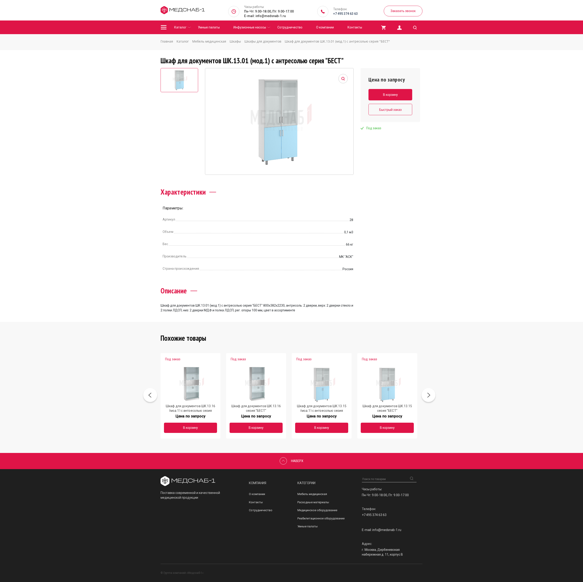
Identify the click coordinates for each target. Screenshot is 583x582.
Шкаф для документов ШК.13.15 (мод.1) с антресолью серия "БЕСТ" (321, 408)
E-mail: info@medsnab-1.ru (265, 16)
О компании (325, 27)
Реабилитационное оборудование (321, 518)
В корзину (190, 428)
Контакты (355, 27)
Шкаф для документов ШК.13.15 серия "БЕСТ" (387, 408)
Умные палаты (209, 27)
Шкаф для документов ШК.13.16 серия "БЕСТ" (256, 408)
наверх (297, 461)
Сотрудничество (289, 27)
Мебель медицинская (312, 494)
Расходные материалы (313, 502)
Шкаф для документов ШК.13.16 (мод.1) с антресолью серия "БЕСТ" (190, 408)
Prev (150, 396)
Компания (257, 483)
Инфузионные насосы (249, 27)
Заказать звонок (403, 11)
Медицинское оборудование (317, 510)
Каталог (180, 27)
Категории (306, 483)
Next (428, 396)
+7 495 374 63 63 (345, 13)
